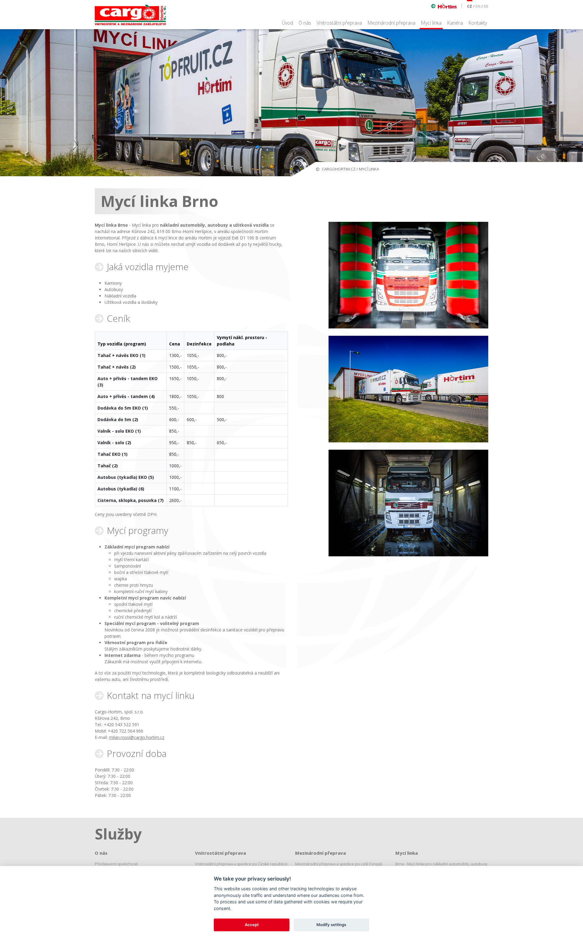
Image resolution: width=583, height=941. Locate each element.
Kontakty (477, 22)
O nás (304, 22)
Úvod (287, 22)
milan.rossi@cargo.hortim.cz (136, 737)
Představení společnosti (116, 864)
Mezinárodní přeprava (391, 22)
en (478, 6)
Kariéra (455, 22)
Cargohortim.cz (339, 169)
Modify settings (331, 924)
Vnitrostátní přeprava (339, 22)
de (486, 6)
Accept (252, 924)
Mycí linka (431, 22)
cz (469, 6)
